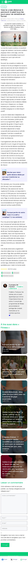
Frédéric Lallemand (16, 288)
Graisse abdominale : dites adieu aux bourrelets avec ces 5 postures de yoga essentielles (13, 395)
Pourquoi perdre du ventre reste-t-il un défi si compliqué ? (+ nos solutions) (13, 215)
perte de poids (16, 272)
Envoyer (24, 559)
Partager (14, 559)
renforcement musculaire (8, 275)
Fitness (4, 7)
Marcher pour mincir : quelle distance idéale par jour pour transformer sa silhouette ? (13, 175)
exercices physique (7, 272)
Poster (5, 559)
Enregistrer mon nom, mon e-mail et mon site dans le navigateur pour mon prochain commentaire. (13, 537)
